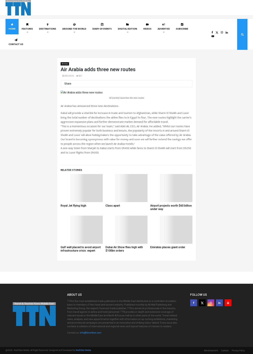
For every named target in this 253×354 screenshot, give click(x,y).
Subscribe (182, 28)
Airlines (65, 64)
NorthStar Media (83, 350)
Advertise (164, 28)
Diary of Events (102, 28)
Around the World (74, 28)
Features (27, 28)
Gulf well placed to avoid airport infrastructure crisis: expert (81, 249)
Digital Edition (127, 28)
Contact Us (16, 44)
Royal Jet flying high (73, 205)
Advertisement (211, 350)
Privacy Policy (238, 350)
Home (12, 28)
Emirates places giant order (167, 247)
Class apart (113, 205)
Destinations (47, 28)
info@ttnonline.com (90, 332)
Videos (147, 28)
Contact (225, 350)
